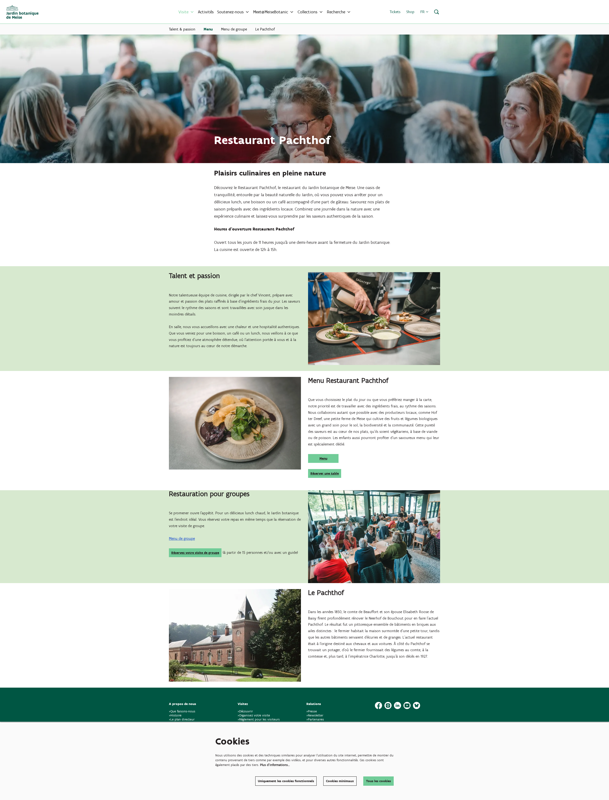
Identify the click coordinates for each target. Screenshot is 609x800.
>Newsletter (314, 715)
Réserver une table (324, 473)
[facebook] (378, 705)
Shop (410, 12)
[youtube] (407, 705)
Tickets (395, 12)
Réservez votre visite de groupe (195, 553)
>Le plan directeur (182, 719)
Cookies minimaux (340, 781)
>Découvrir (245, 711)
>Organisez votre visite (254, 715)
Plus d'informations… (275, 765)
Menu (323, 458)
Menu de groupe (182, 538)
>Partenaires (315, 719)
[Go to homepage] (22, 12)
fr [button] (423, 12)
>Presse (311, 711)
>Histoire (175, 715)
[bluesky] (416, 705)
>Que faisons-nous (182, 711)
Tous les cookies (378, 781)
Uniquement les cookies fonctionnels (286, 781)
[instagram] (388, 705)
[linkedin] (397, 705)
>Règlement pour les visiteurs (259, 719)
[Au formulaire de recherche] (436, 11)
